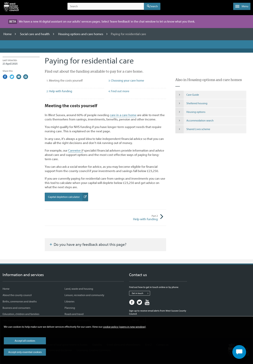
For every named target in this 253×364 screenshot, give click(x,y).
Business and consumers (16, 307)
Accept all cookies (25, 340)
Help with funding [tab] (60, 91)
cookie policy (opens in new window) (124, 326)
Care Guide (192, 94)
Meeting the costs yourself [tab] (72, 80)
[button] (241, 6)
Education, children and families (21, 314)
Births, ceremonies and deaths (20, 301)
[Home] (11, 7)
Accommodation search (200, 120)
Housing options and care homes (81, 34)
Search (154, 6)
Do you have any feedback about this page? (89, 244)
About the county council (17, 295)
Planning (70, 307)
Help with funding (145, 218)
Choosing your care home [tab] (127, 80)
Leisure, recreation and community (84, 295)
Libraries (69, 301)
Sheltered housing (196, 103)
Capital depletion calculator (68, 198)
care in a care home (123, 115)
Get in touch (137, 293)
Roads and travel (74, 314)
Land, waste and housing (79, 288)
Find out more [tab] (120, 91)
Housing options (195, 112)
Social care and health (35, 34)
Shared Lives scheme (198, 129)
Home (7, 34)
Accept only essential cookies (25, 352)
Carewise (74, 150)
